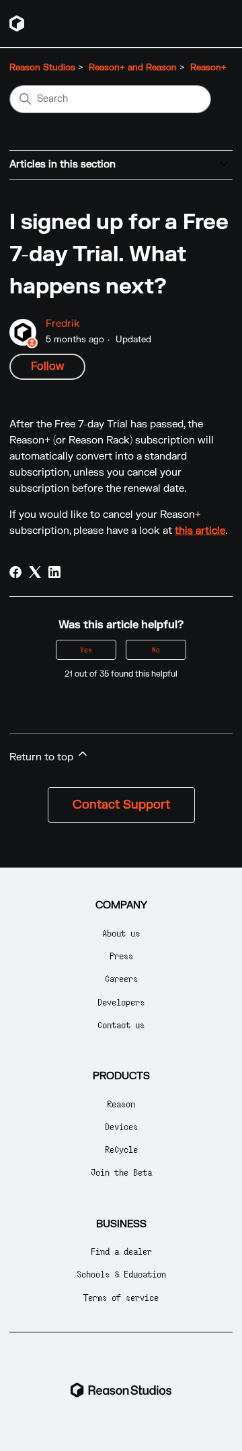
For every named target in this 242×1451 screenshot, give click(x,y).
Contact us (121, 1024)
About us (121, 932)
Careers (121, 978)
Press (121, 955)
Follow (47, 366)
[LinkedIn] (54, 572)
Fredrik (63, 324)
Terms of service (121, 1297)
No (156, 649)
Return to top (42, 757)
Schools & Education (121, 1273)
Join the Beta (121, 1172)
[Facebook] (15, 572)
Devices (121, 1126)
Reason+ (208, 67)
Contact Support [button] (121, 805)
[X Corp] (35, 572)
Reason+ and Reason (133, 67)
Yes (86, 649)
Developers (121, 1001)
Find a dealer (121, 1251)
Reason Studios (42, 67)
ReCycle (121, 1149)
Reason (121, 1103)
